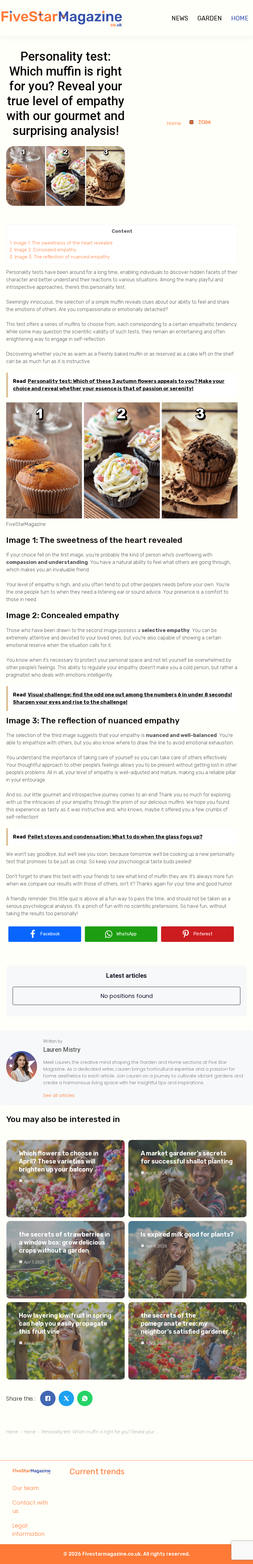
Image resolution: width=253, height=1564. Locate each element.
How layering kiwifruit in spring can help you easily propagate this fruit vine (65, 1323)
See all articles (59, 1095)
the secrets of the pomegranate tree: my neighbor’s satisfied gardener (185, 1323)
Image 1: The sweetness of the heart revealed (61, 243)
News (180, 18)
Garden (209, 18)
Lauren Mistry (61, 1049)
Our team (25, 1488)
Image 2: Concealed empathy (43, 250)
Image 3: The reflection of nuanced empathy (60, 257)
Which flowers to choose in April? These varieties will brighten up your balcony (58, 1161)
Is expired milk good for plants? (187, 1234)
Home (239, 18)
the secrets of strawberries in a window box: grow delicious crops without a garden (64, 1242)
